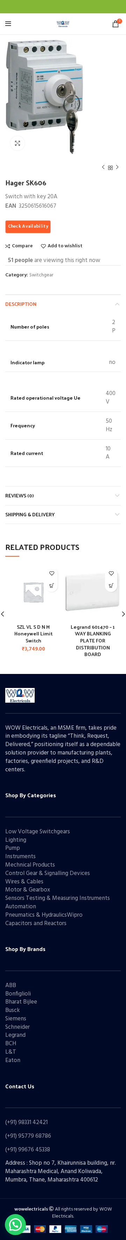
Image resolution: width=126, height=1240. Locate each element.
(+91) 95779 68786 (28, 1136)
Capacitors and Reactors (35, 923)
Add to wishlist (65, 246)
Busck (12, 1010)
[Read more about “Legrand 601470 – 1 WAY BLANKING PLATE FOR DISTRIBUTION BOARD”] (111, 586)
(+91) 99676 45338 (27, 1150)
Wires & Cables (24, 882)
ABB (10, 985)
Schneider (17, 1027)
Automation (20, 906)
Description (20, 303)
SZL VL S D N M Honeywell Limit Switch (33, 633)
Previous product (103, 167)
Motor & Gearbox (27, 890)
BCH (10, 1043)
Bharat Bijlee (21, 1002)
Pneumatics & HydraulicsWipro (44, 915)
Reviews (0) (19, 495)
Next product (117, 167)
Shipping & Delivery (30, 514)
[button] (52, 586)
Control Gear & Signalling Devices (47, 873)
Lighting (15, 840)
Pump (12, 848)
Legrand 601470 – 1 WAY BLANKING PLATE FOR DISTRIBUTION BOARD (93, 640)
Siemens (15, 1019)
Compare (22, 246)
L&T (10, 1052)
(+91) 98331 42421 (26, 1122)
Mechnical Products (30, 865)
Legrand (15, 1035)
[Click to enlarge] (17, 143)
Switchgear (41, 275)
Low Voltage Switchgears (37, 831)
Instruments (20, 856)
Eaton (12, 1060)
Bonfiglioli (18, 994)
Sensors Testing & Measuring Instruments (57, 898)
